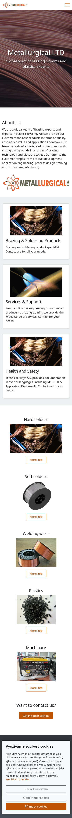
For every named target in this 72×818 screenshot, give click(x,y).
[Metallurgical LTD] (14, 4)
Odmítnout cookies (36, 798)
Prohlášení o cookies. (18, 779)
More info (36, 460)
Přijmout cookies (36, 806)
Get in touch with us (36, 716)
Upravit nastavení (36, 789)
